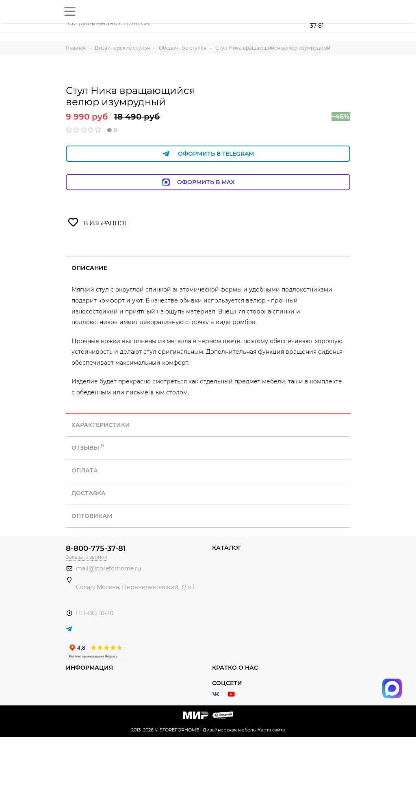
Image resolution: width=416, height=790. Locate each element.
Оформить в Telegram (216, 153)
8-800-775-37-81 (96, 548)
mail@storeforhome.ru (108, 568)
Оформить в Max (214, 182)
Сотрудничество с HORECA (108, 23)
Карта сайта (271, 730)
